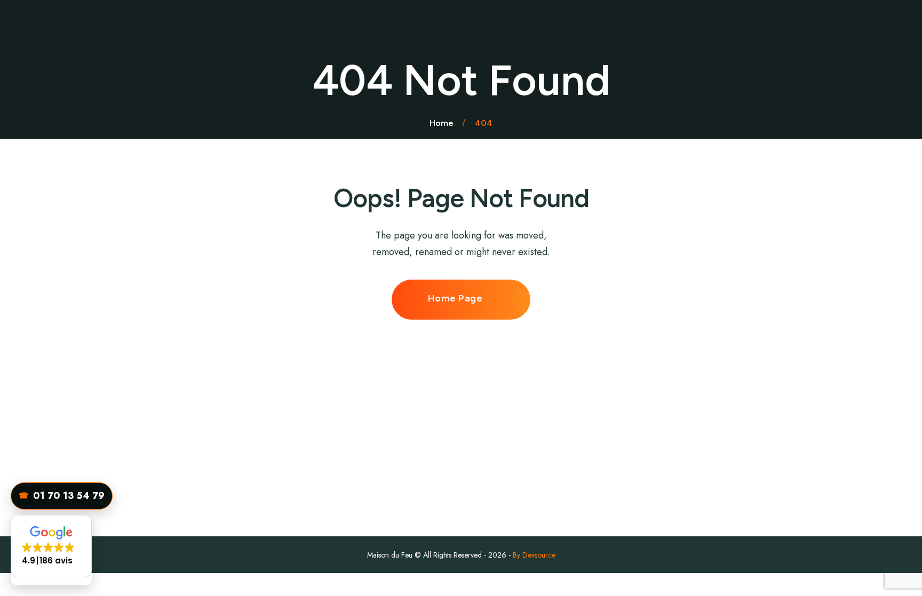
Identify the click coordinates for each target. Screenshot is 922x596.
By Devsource (534, 555)
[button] (51, 546)
